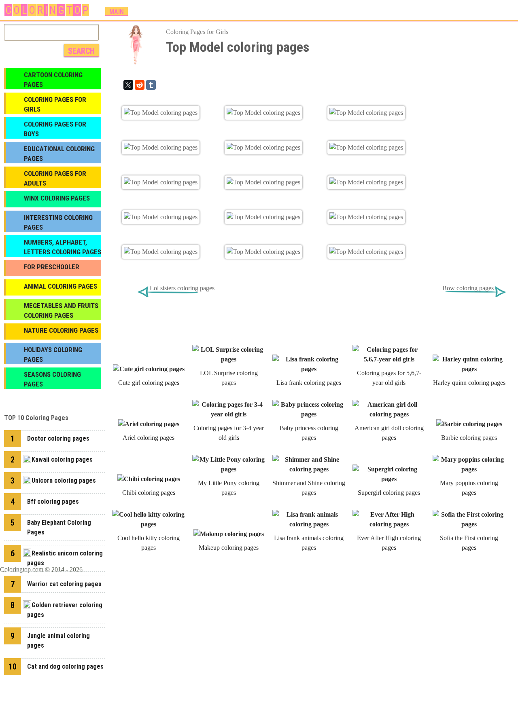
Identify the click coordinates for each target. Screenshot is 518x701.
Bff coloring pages (53, 501)
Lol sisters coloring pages (182, 288)
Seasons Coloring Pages (52, 379)
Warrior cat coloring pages (64, 584)
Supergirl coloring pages (389, 492)
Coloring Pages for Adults (55, 178)
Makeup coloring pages (229, 547)
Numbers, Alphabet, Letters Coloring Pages (62, 247)
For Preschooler (51, 267)
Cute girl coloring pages (148, 382)
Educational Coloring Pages (59, 154)
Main (116, 12)
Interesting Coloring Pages (58, 222)
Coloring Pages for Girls (197, 31)
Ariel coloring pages (148, 437)
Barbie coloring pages (469, 437)
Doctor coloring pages (58, 438)
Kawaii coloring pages (62, 459)
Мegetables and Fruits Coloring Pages (61, 310)
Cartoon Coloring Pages (53, 80)
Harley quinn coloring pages (469, 382)
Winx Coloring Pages (57, 198)
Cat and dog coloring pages (65, 666)
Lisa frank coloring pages (308, 382)
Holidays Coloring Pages (53, 354)
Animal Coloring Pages (60, 286)
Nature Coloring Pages (61, 330)
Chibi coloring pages (148, 492)
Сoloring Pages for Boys (55, 129)
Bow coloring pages (468, 288)
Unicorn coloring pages (64, 480)
